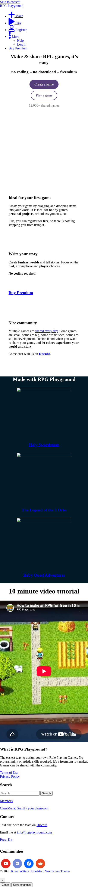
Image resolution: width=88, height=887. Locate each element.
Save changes (22, 884)
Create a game (44, 84)
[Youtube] (6, 863)
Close (5, 884)
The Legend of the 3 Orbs (44, 510)
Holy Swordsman (44, 445)
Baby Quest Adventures (44, 575)
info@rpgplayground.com (34, 832)
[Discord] (17, 863)
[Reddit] (40, 863)
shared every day (46, 331)
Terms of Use (9, 772)
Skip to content (10, 2)
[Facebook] (29, 863)
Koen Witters (20, 871)
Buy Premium (21, 293)
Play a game (44, 95)
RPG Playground (11, 6)
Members (6, 801)
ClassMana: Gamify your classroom (24, 808)
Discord (42, 825)
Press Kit (6, 839)
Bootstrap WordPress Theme (50, 871)
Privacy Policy (10, 776)
